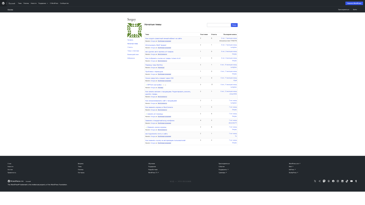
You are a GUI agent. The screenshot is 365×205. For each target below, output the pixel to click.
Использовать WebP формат (155, 45)
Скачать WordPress (354, 3)
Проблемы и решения (164, 41)
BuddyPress (293, 172)
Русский (28, 181)
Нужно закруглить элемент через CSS (159, 78)
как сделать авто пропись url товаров (159, 52)
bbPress (292, 169)
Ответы (130, 47)
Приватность (12, 172)
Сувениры (223, 172)
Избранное (131, 58)
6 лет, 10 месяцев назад (229, 64)
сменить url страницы (155, 114)
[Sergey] (134, 30)
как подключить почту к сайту (156, 134)
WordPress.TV (153, 172)
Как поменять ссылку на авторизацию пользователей (165, 140)
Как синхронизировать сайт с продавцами (161, 101)
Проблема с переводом (154, 72)
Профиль (130, 40)
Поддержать (224, 169)
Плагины (160, 87)
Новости (10, 166)
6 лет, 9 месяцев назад (229, 51)
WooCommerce (162, 54)
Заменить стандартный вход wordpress (159, 120)
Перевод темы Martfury (154, 65)
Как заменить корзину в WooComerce (159, 107)
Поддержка (152, 166)
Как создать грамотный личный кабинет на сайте (163, 38)
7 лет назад (233, 100)
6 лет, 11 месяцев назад (229, 71)
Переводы (161, 67)
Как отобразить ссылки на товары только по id (162, 58)
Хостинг (10, 169)
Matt (291, 166)
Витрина (80, 163)
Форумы (10, 9)
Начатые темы (132, 43)
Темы (80, 166)
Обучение (151, 163)
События (222, 166)
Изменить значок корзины (156, 127)
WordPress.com (294, 163)
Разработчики (153, 169)
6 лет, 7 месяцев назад (229, 38)
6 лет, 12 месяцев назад (229, 91)
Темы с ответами (133, 51)
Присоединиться (224, 163)
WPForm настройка (154, 85)
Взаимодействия (133, 54)
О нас (9, 163)
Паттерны (81, 172)
